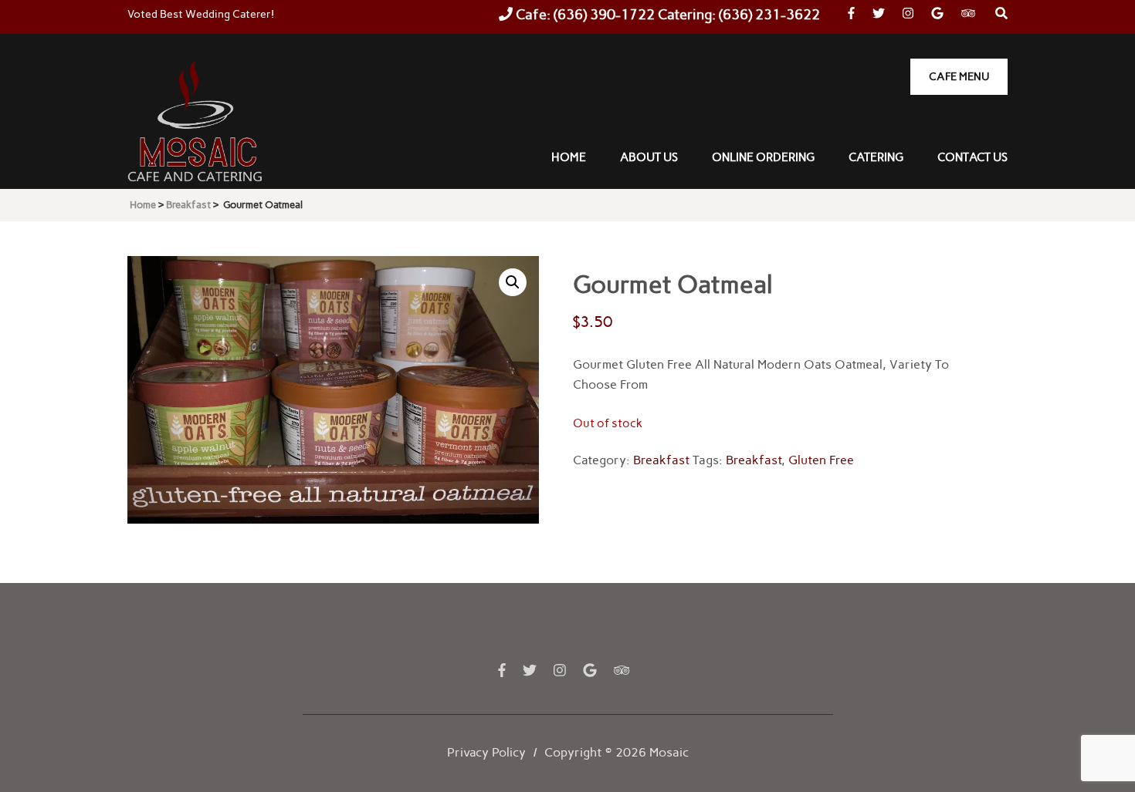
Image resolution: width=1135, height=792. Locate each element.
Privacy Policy (486, 752)
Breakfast (661, 460)
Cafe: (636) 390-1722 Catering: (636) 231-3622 (666, 14)
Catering (876, 157)
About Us (649, 157)
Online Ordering (763, 157)
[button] (513, 282)
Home (568, 157)
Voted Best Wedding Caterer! (200, 14)
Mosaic (669, 752)
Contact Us (972, 157)
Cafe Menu (959, 76)
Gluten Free (821, 460)
